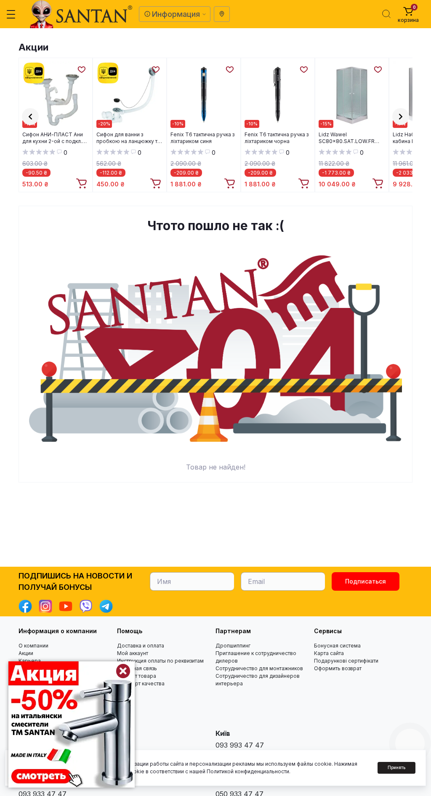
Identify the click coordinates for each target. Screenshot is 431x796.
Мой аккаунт (132, 653)
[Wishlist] (81, 69)
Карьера (30, 661)
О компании (33, 645)
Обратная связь (137, 668)
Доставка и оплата (140, 645)
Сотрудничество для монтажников (259, 668)
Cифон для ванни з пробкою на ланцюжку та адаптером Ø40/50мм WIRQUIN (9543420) (128, 138)
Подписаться (365, 581)
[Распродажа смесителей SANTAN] (71, 724)
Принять (396, 767)
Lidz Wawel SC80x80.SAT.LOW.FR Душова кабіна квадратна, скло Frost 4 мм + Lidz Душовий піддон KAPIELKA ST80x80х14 (352, 138)
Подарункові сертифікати (346, 661)
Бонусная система (337, 645)
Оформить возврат (338, 668)
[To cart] (82, 184)
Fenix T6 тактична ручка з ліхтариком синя (202, 137)
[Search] (386, 14)
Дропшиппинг (233, 645)
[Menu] (11, 14)
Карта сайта (329, 653)
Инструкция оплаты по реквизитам (160, 661)
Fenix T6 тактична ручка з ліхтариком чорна (277, 137)
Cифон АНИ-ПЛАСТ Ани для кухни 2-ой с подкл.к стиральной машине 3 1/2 (53, 138)
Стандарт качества (141, 683)
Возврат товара (136, 676)
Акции (33, 47)
